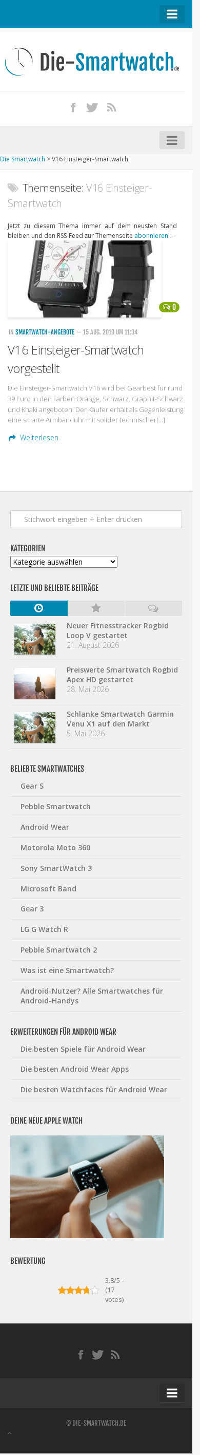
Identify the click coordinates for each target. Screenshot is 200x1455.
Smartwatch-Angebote (44, 332)
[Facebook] (73, 107)
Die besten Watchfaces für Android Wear (94, 1089)
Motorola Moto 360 (55, 847)
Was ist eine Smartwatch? (67, 970)
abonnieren (151, 235)
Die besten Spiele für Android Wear (83, 1049)
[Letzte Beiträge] (39, 608)
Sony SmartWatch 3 (56, 868)
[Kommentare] (153, 608)
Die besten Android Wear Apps (75, 1069)
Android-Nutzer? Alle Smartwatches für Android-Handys (92, 995)
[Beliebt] (96, 608)
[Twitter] (92, 107)
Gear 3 (32, 908)
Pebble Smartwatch (56, 806)
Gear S (32, 786)
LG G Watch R (44, 929)
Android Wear (45, 827)
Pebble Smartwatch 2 (59, 950)
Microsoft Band (48, 888)
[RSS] (112, 107)
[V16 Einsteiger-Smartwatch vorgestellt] (96, 279)
